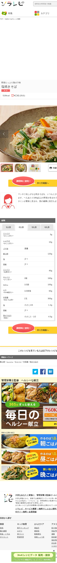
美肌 (1, 528)
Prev (4, 134)
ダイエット (4, 537)
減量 (53, 534)
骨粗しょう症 (39, 537)
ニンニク (6, 233)
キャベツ (6, 277)
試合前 (53, 543)
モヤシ (5, 285)
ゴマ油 (5, 249)
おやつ (19, 531)
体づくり (20, 534)
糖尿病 (36, 531)
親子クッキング (23, 528)
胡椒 (5, 264)
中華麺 (5, 297)
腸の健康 (3, 531)
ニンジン (6, 270)
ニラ (5, 290)
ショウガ (6, 241)
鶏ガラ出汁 (7, 316)
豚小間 (5, 254)
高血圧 (36, 528)
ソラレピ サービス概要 (26, 509)
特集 (10, 13)
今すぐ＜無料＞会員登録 (26, 512)
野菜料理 (20, 537)
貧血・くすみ (5, 534)
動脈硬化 (37, 534)
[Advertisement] (28, 49)
